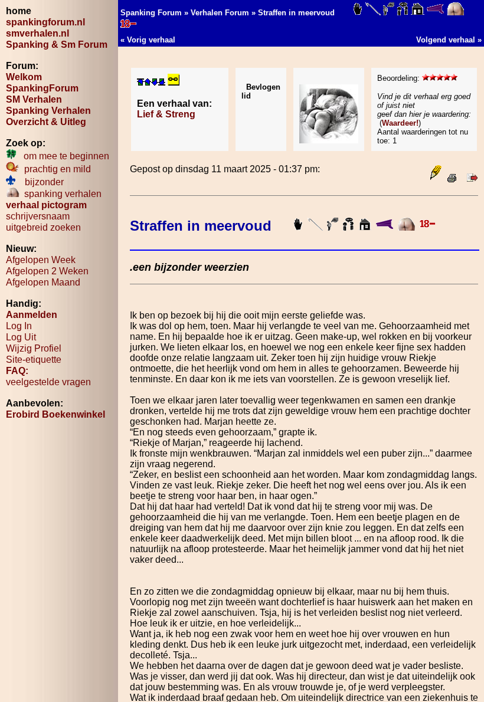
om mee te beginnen (63, 156)
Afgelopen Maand (43, 282)
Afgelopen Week (41, 260)
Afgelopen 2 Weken (47, 271)
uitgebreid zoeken (43, 227)
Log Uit (21, 337)
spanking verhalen (60, 194)
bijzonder (39, 182)
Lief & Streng (166, 114)
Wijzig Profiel (33, 348)
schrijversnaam (38, 216)
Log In (19, 326)
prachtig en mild (55, 169)
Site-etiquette (33, 360)
